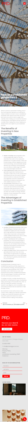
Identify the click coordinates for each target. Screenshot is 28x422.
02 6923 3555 (6, 346)
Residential (7, 362)
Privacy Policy (6, 353)
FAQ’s (4, 354)
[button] (24, 3)
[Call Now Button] (25, 419)
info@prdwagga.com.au (11, 348)
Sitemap (4, 351)
